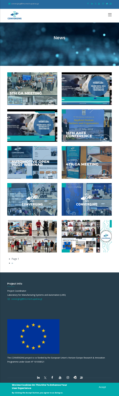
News (13, 102)
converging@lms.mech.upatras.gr (26, 299)
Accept (102, 387)
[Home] (14, 16)
